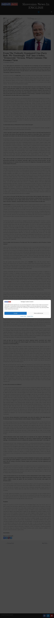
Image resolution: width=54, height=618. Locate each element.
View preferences (38, 313)
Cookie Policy (23, 316)
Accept (15, 313)
